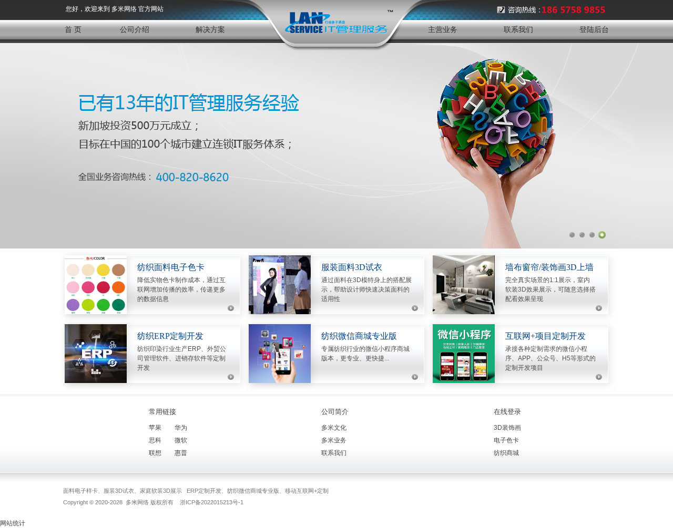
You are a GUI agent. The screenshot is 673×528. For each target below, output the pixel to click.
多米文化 (333, 427)
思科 (155, 440)
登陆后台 (594, 29)
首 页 (73, 29)
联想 (155, 453)
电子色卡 (506, 440)
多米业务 (333, 440)
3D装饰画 (507, 427)
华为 (181, 427)
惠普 (181, 453)
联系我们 (518, 29)
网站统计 (12, 523)
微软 (181, 440)
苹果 (155, 427)
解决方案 (210, 29)
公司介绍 (134, 29)
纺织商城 (506, 453)
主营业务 (442, 29)
